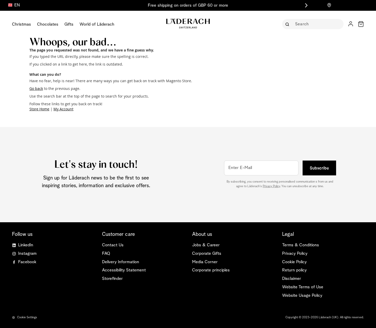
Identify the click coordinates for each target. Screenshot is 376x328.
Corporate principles (211, 270)
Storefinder (112, 279)
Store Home (39, 109)
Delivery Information (120, 262)
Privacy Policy (271, 186)
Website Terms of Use (302, 287)
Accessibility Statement (124, 270)
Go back (36, 88)
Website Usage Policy (302, 295)
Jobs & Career (206, 245)
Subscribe (319, 168)
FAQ (106, 253)
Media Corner (205, 262)
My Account (63, 109)
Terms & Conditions (300, 245)
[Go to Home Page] (188, 23)
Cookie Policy (294, 262)
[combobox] (316, 24)
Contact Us (113, 245)
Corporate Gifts (206, 253)
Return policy (294, 270)
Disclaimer (291, 279)
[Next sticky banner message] (305, 5)
